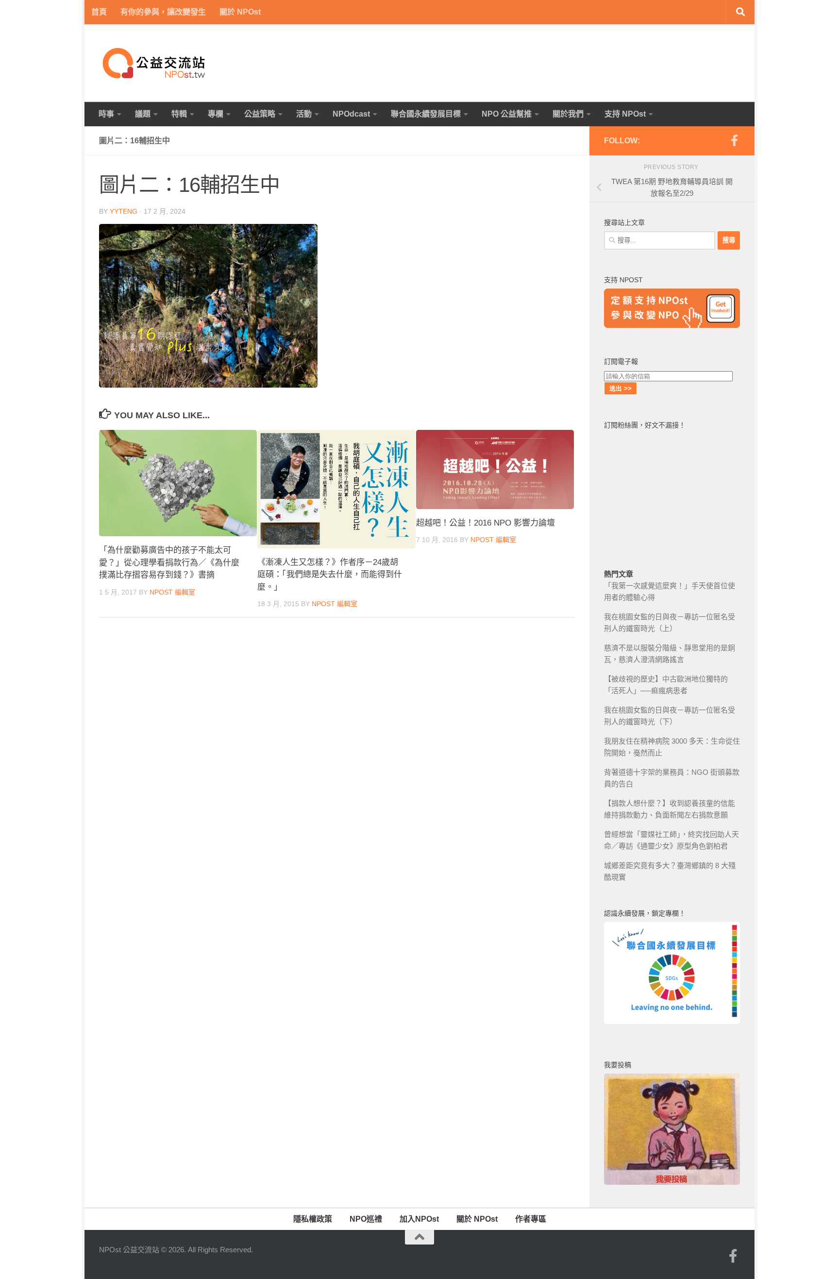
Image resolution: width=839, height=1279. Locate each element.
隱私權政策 (312, 1219)
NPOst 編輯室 (172, 592)
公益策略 (259, 114)
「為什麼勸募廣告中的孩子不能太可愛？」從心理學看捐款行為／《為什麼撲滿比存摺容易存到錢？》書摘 (169, 563)
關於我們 (568, 114)
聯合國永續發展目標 (426, 114)
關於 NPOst (240, 12)
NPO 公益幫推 (507, 114)
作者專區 (530, 1219)
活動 (304, 114)
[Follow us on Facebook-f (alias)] (734, 140)
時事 (106, 114)
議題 (143, 114)
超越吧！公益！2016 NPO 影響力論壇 (485, 523)
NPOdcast (351, 114)
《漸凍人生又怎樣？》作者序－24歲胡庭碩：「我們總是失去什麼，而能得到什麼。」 (329, 575)
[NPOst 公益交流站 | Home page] (155, 63)
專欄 (215, 114)
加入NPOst (419, 1219)
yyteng (123, 211)
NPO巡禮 (366, 1219)
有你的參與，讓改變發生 (163, 12)
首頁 (99, 12)
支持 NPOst (625, 114)
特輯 (179, 114)
